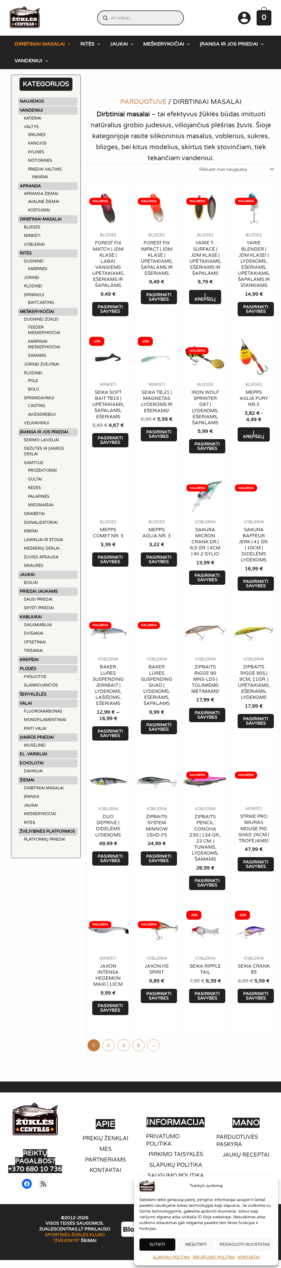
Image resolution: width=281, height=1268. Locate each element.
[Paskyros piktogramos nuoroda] (244, 18)
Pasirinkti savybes (110, 309)
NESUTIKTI (196, 1244)
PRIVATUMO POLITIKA (214, 1257)
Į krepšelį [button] (205, 297)
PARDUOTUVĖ (143, 102)
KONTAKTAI (249, 1257)
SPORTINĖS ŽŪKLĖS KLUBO (75, 1235)
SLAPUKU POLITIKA (171, 1257)
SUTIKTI (157, 1244)
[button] (68, 44)
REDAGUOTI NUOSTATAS (245, 1244)
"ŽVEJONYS (65, 1240)
